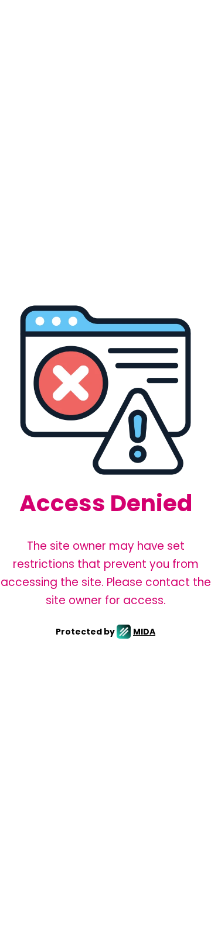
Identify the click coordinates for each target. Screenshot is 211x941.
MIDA (144, 631)
